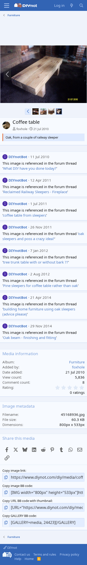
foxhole (21, 129)
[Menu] (6, 5)
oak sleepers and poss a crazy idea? (43, 236)
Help (17, 559)
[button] (28, 111)
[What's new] (71, 5)
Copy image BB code (17, 486)
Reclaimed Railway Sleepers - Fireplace (35, 191)
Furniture (77, 362)
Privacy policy (69, 554)
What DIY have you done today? (29, 168)
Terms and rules (44, 554)
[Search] (81, 5)
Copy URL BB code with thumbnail (27, 501)
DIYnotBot (17, 156)
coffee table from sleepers (24, 215)
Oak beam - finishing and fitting (29, 337)
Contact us (22, 554)
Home (29, 559)
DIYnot (12, 547)
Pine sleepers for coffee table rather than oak (40, 285)
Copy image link (13, 470)
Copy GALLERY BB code (19, 516)
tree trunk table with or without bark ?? (35, 262)
